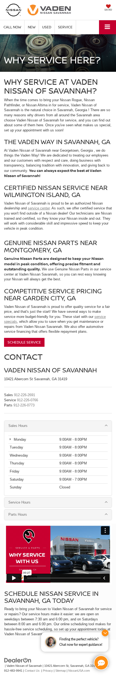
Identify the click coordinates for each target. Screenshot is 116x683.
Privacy (48, 670)
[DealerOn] (18, 660)
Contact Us (32, 670)
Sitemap (60, 670)
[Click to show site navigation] (107, 27)
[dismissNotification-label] (105, 633)
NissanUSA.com (79, 670)
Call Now (12, 27)
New (31, 27)
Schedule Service (24, 342)
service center (39, 208)
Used (46, 27)
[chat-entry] (101, 662)
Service (65, 27)
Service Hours (19, 502)
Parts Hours (17, 514)
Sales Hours (18, 426)
